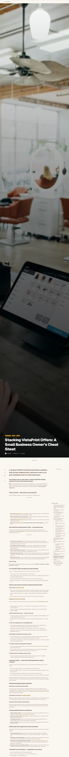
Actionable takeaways (57, 561)
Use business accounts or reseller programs (59, 547)
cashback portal (20, 587)
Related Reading (58, 565)
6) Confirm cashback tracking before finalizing (60, 534)
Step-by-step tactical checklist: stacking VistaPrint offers (58, 519)
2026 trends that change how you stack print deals (59, 554)
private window (24, 573)
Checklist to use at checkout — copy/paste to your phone (59, 557)
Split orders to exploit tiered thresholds (59, 544)
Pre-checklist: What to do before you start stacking (58, 517)
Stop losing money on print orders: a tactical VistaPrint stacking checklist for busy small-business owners (59, 507)
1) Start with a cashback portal (59, 521)
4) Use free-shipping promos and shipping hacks (60, 529)
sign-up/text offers (18, 522)
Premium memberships (14, 636)
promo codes (41, 601)
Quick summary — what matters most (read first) (58, 510)
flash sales (22, 531)
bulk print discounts (18, 519)
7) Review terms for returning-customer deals (60, 536)
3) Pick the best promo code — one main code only (60, 526)
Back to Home (8, 1)
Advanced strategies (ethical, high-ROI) (59, 542)
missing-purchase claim (20, 714)
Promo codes (24, 716)
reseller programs (26, 695)
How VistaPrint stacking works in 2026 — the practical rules (58, 513)
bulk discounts (23, 755)
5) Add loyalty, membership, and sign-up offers (59, 531)
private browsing (16, 752)
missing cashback (45, 646)
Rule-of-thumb (57, 514)
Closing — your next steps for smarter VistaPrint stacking (58, 563)
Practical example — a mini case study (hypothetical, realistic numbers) (58, 539)
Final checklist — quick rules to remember (58, 559)
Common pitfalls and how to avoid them (59, 552)
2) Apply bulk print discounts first (60, 524)
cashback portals (15, 513)
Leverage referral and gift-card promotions (60, 549)
